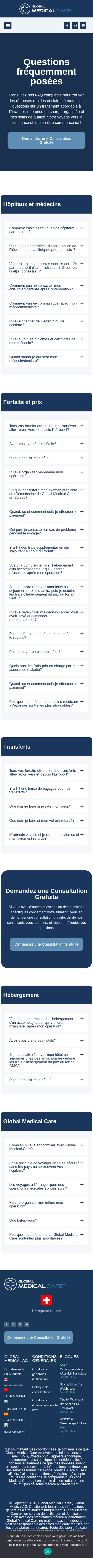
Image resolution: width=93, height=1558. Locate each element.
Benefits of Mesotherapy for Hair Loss (73, 1423)
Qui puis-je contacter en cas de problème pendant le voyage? (42, 531)
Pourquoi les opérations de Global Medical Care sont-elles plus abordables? (43, 1236)
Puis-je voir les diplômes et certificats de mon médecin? (42, 341)
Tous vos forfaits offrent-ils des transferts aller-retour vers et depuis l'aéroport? (42, 428)
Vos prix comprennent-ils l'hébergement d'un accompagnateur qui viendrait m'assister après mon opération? (41, 569)
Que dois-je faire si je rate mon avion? (40, 806)
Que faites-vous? (23, 1220)
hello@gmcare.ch (14, 1431)
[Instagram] (75, 25)
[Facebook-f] (67, 25)
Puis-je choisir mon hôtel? (30, 458)
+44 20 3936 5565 (13, 1385)
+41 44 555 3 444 (14, 1396)
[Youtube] (83, 25)
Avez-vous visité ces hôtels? (32, 444)
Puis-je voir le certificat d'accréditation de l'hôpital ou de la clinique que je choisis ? (42, 248)
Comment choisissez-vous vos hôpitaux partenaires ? (41, 230)
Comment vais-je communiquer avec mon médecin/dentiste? (43, 305)
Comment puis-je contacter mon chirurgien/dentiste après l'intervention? (41, 287)
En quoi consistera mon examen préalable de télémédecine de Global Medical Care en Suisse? (43, 494)
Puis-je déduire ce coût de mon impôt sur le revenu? (42, 636)
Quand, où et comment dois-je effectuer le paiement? (43, 513)
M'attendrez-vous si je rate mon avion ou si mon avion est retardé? (44, 837)
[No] (86, 1544)
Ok (48, 1551)
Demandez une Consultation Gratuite (46, 140)
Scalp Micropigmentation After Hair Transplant (73, 1369)
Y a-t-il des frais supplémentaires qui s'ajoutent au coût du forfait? (39, 549)
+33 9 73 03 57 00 (15, 1409)
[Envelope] (20, 1324)
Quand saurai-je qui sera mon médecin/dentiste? (33, 359)
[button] (7, 25)
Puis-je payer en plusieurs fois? (34, 652)
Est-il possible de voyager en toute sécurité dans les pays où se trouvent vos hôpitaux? (44, 1167)
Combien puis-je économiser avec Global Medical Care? (42, 1147)
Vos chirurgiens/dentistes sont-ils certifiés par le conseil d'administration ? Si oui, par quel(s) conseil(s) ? (43, 267)
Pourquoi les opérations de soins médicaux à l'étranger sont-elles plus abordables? (44, 703)
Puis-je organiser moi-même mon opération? (36, 474)
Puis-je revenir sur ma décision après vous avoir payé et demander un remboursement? (44, 616)
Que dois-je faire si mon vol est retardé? (41, 820)
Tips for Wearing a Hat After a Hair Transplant (71, 1404)
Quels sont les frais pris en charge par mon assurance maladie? (44, 668)
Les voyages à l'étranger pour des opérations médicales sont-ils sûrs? (38, 1186)
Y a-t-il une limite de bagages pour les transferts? (40, 790)
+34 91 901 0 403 (14, 1420)
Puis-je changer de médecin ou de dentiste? (36, 323)
